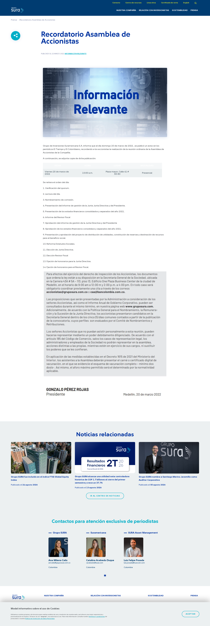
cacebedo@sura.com (94, 563)
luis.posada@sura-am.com (134, 563)
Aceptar (191, 614)
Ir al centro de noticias (105, 496)
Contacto (116, 3)
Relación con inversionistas (154, 10)
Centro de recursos (133, 3)
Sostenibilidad (180, 10)
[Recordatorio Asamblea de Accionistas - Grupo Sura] (25, 10)
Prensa (194, 10)
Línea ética (151, 3)
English (186, 3)
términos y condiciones (97, 616)
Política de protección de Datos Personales (40, 618)
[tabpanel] (67, 549)
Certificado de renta (169, 3)
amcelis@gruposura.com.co (59, 563)
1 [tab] (105, 576)
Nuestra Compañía (126, 10)
